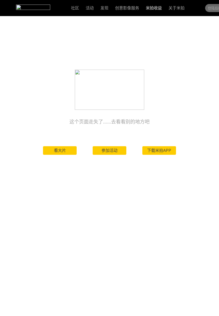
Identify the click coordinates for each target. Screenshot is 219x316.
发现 (104, 7)
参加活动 (109, 150)
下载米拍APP (159, 150)
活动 (90, 7)
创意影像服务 (127, 7)
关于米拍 (177, 7)
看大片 (60, 150)
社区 (75, 7)
